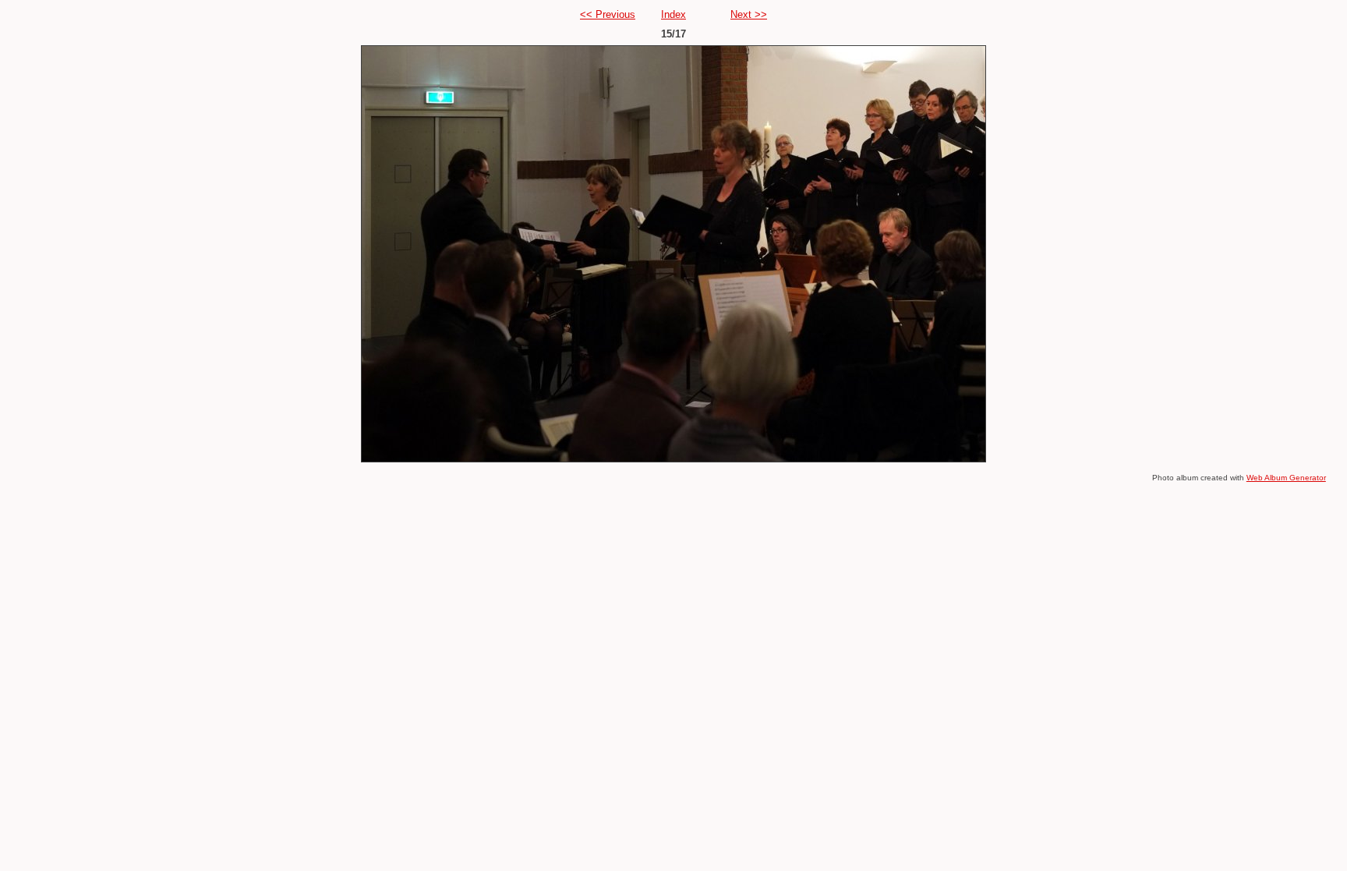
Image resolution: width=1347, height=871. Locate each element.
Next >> (748, 14)
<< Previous (607, 14)
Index (673, 14)
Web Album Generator (1286, 477)
